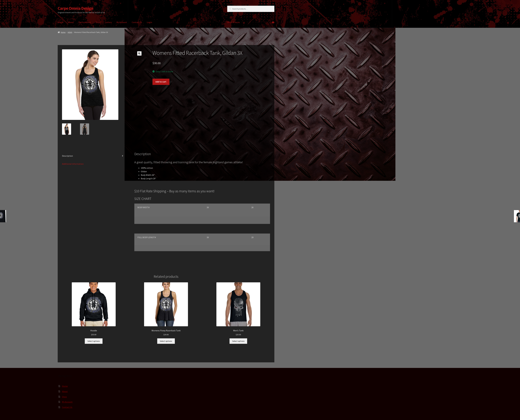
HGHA (70, 32)
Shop (98, 22)
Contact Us (137, 22)
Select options (93, 341)
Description (67, 155)
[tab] (93, 156)
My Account (121, 22)
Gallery (108, 22)
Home (60, 22)
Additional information (73, 163)
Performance (85, 22)
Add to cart (160, 81)
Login (149, 22)
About (71, 22)
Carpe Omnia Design (75, 8)
